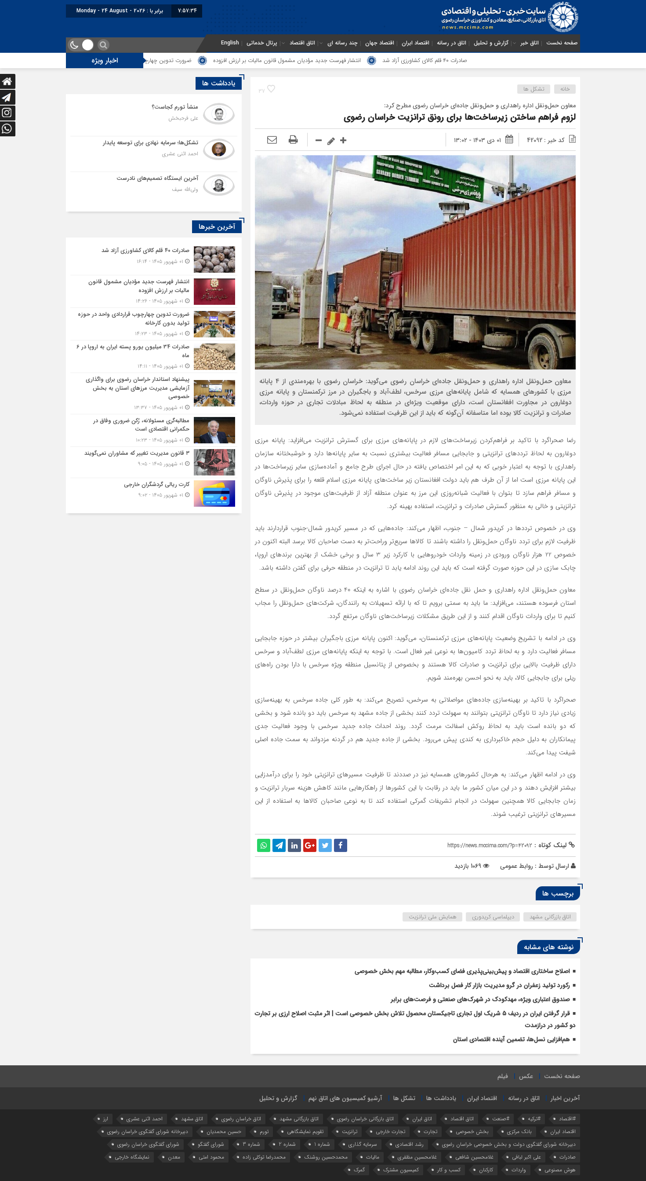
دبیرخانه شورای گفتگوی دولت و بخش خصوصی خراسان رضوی (509, 1144)
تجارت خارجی (390, 1131)
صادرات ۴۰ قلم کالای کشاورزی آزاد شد (479, 60)
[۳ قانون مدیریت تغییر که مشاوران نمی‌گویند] (153, 462)
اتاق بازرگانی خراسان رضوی (365, 1119)
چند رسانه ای (342, 43)
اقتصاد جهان (379, 43)
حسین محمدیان (224, 1131)
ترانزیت (349, 1131)
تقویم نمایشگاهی (305, 1131)
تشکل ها (533, 89)
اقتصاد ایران (415, 43)
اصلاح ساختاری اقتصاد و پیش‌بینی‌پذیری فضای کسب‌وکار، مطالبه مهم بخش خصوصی (462, 971)
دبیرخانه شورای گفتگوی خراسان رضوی (147, 1131)
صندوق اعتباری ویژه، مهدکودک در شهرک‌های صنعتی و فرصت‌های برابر (480, 999)
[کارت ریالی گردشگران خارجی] (153, 492)
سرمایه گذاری (362, 1144)
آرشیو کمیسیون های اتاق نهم (345, 1098)
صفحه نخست (562, 43)
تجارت (430, 1131)
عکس (526, 1076)
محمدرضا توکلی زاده (264, 1157)
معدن (174, 1157)
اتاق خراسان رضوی (241, 1119)
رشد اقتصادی (410, 1144)
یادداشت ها (441, 1098)
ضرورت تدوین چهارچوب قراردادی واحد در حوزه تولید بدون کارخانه (171, 60)
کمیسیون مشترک (401, 1170)
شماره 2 (287, 1144)
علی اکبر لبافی (526, 1157)
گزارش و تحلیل (491, 43)
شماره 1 (322, 1144)
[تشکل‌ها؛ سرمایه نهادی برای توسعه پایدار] (153, 154)
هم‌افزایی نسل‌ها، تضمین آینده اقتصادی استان (511, 1039)
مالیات (372, 1157)
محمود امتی (211, 1157)
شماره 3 (251, 1144)
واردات (519, 1170)
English (230, 43)
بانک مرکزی (519, 1131)
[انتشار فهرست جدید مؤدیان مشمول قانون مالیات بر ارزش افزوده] (153, 291)
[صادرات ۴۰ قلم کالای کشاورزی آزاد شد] (153, 259)
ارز (105, 1119)
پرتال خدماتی (262, 43)
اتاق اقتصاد (302, 43)
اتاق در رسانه (451, 43)
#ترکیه (534, 1119)
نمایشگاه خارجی (132, 1157)
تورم (264, 1131)
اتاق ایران (422, 1119)
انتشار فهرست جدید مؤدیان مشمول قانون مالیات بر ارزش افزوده (341, 60)
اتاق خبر (530, 43)
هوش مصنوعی (560, 1170)
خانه (565, 89)
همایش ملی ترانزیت (433, 916)
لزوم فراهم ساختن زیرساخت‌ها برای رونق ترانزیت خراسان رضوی (460, 117)
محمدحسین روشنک (326, 1157)
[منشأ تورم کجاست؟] (153, 118)
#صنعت (500, 1119)
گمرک (359, 1170)
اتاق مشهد (192, 1119)
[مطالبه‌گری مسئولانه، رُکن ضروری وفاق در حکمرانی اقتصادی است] (153, 430)
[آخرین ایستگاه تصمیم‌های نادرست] (153, 188)
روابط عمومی (516, 866)
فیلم (502, 1076)
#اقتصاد (567, 1119)
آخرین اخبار (565, 1098)
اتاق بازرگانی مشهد (550, 916)
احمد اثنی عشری (145, 1119)
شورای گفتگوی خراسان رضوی (148, 1144)
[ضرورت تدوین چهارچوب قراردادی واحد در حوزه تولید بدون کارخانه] (153, 324)
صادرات (567, 1157)
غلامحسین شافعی (474, 1157)
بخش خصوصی (472, 1131)
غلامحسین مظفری (417, 1157)
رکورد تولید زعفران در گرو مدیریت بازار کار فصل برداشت (499, 985)
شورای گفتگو (211, 1144)
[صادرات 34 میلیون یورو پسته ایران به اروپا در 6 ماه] (153, 356)
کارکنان (486, 1170)
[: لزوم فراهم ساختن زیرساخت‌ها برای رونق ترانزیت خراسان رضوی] (272, 140)
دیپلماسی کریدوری (493, 916)
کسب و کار (449, 1170)
